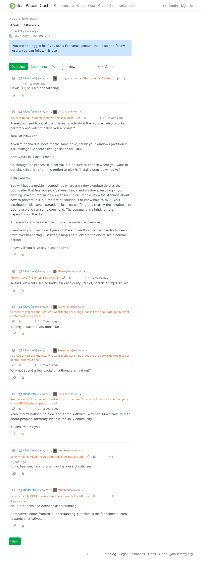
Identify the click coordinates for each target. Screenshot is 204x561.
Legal (123, 554)
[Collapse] (13, 78)
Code (163, 554)
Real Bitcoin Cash (32, 5)
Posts (56, 67)
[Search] (164, 6)
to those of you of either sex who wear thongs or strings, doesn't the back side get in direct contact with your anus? (69, 314)
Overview (18, 67)
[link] (124, 78)
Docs (152, 554)
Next (15, 541)
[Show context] (118, 78)
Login (173, 6)
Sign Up (187, 6)
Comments (38, 67)
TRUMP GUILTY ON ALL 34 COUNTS (34, 277)
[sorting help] (106, 67)
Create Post (86, 6)
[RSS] (112, 67)
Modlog (110, 554)
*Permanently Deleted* (98, 78)
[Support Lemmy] (131, 6)
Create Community (112, 6)
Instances (138, 554)
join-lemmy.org (181, 554)
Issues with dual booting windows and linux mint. (42, 117)
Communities (64, 6)
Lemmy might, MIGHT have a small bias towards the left (46, 456)
